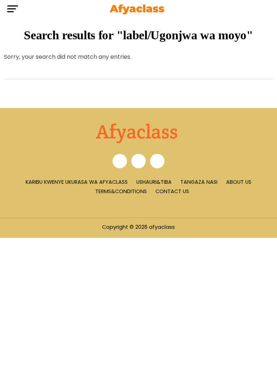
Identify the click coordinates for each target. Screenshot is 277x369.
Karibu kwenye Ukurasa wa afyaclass (77, 182)
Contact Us (172, 191)
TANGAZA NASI (198, 182)
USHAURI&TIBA (154, 182)
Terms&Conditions (121, 191)
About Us (238, 182)
